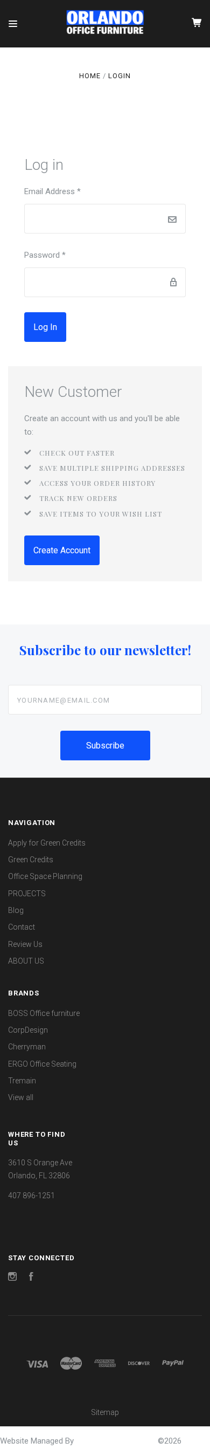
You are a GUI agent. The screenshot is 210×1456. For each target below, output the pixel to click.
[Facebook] (31, 1278)
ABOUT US (26, 961)
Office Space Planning (45, 876)
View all (20, 1097)
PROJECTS (27, 893)
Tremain (22, 1080)
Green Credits (30, 859)
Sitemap (105, 1412)
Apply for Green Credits (47, 843)
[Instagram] (12, 1278)
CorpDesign (28, 1030)
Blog (16, 910)
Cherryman (27, 1046)
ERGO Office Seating (42, 1064)
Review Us (25, 944)
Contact (21, 927)
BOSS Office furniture (44, 1013)
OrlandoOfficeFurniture (117, 1441)
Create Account (61, 550)
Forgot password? (105, 327)
